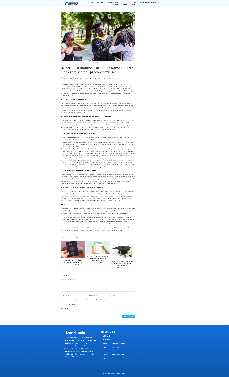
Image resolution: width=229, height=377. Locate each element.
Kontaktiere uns (130, 2)
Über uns (100, 2)
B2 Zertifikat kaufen (77, 208)
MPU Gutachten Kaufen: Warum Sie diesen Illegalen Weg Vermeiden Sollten (98, 258)
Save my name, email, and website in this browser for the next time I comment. (87, 300)
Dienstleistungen (113, 2)
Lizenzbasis (67, 78)
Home (92, 2)
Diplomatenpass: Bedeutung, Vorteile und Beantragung (73, 261)
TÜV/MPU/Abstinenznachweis (149, 2)
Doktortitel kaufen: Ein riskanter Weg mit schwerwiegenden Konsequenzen (123, 263)
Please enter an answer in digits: (70, 304)
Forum (134, 5)
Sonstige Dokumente (119, 5)
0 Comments (111, 78)
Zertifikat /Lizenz (96, 78)
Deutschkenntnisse (112, 84)
